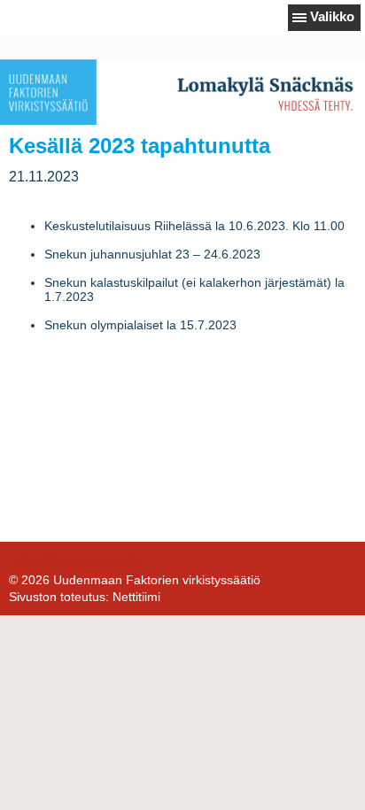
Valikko (332, 16)
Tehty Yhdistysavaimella (76, 560)
